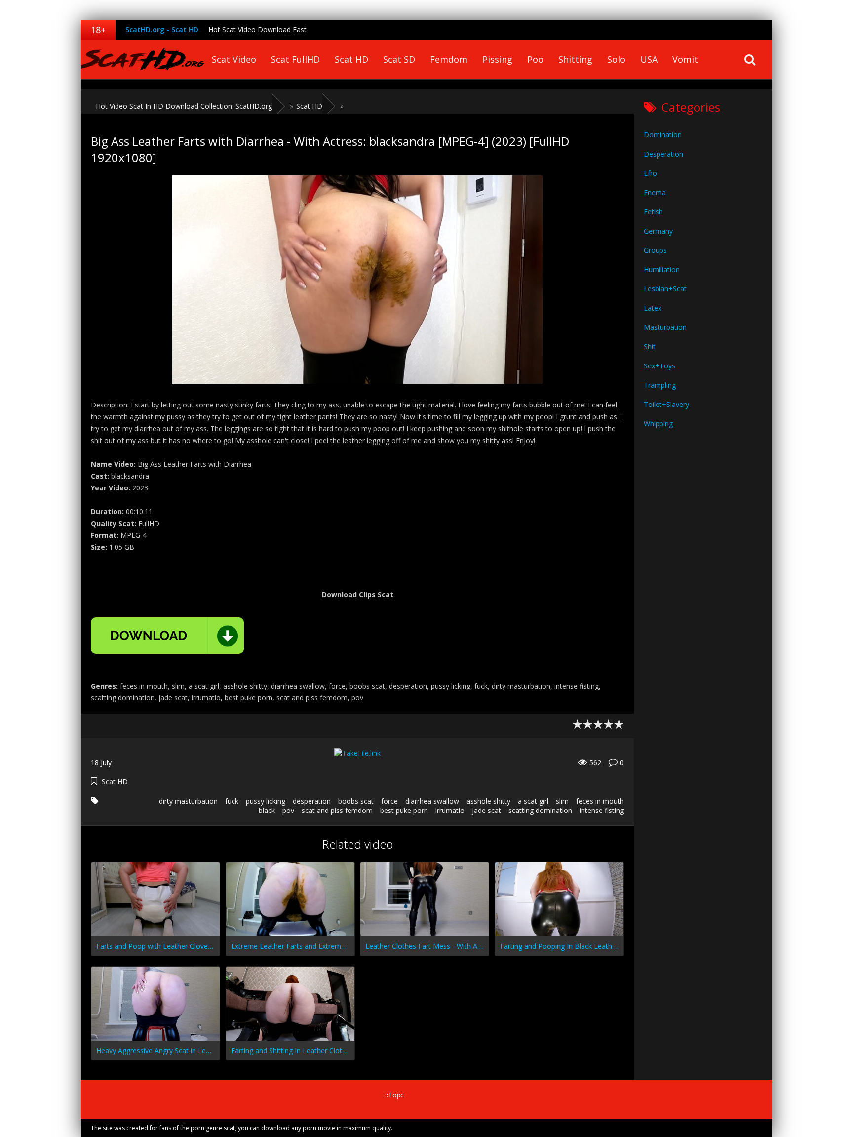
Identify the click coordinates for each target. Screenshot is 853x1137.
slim (562, 801)
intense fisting (602, 810)
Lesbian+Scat (665, 288)
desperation (312, 801)
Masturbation (665, 327)
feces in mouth (600, 801)
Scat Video (234, 59)
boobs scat (356, 801)
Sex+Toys (659, 365)
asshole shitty (488, 801)
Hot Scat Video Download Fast (257, 29)
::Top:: (394, 1094)
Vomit (685, 59)
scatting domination (540, 810)
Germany (658, 231)
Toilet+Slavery (666, 404)
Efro (650, 173)
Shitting (575, 59)
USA (649, 59)
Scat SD (399, 59)
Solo (616, 59)
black (267, 810)
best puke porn (404, 810)
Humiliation (662, 269)
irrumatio (450, 810)
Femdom (448, 59)
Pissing (497, 59)
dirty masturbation (188, 801)
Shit (650, 346)
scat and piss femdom (337, 810)
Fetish (653, 211)
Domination (663, 134)
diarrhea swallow (432, 801)
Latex (652, 308)
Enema (655, 192)
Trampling (660, 385)
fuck (231, 801)
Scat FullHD (295, 59)
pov (288, 810)
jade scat (486, 810)
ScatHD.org (142, 59)
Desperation (663, 154)
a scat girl (533, 801)
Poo (535, 59)
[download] (167, 635)
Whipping (658, 423)
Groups (655, 250)
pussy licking (265, 801)
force (389, 801)
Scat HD (351, 59)
